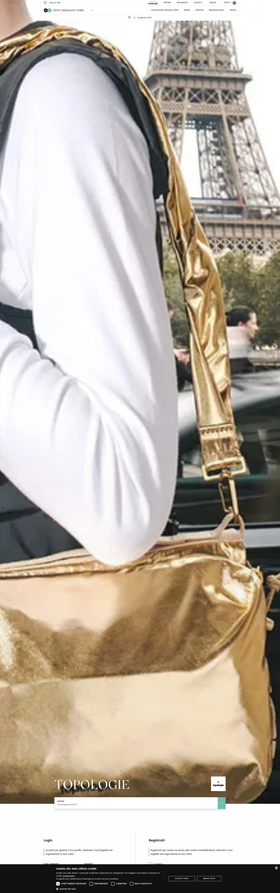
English (213, 2)
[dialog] (140, 878)
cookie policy (69, 876)
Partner (167, 3)
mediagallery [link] (216, 10)
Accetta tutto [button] (182, 878)
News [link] (187, 10)
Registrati (158, 864)
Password (88, 864)
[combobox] (276, 867)
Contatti (198, 3)
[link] (228, 3)
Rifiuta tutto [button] (209, 878)
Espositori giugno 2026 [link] (165, 10)
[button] (110, 889)
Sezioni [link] (199, 10)
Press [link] (233, 10)
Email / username (51, 864)
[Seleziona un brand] (91, 10)
